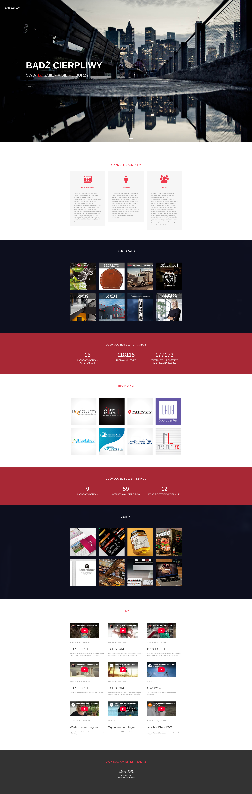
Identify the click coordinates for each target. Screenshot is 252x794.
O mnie (30, 86)
